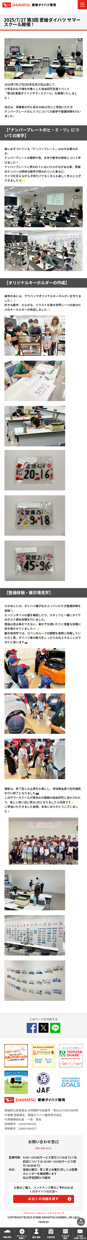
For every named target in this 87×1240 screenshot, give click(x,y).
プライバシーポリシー (35, 1213)
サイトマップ (56, 1213)
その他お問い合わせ (80, 1237)
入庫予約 (51, 1237)
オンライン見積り (22, 1237)
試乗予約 (7, 1237)
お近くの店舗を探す (43, 1198)
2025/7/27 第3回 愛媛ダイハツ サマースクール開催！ (42, 21)
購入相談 (36, 1237)
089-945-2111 (43, 1148)
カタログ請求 (65, 1237)
